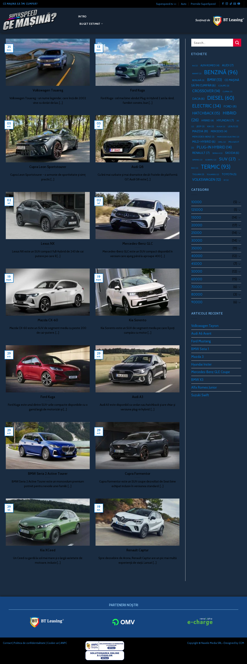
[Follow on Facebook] (223, 4)
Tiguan (198, 174)
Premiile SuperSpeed (203, 3)
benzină (221, 72)
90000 (196, 302)
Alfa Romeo (209, 65)
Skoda (232, 153)
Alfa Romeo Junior (204, 387)
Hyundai (225, 120)
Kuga (221, 126)
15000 (196, 217)
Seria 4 (217, 153)
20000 (196, 225)
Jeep (201, 126)
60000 (196, 279)
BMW (214, 80)
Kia (210, 126)
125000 (197, 210)
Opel (222, 142)
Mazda (200, 131)
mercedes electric (228, 137)
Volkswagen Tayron (204, 326)
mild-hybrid (203, 141)
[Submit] (237, 43)
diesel (220, 98)
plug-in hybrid (214, 147)
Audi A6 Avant (201, 333)
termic (216, 166)
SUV (227, 159)
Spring (197, 160)
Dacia (198, 99)
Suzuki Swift (200, 395)
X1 (226, 180)
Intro (82, 16)
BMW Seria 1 (200, 349)
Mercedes (219, 131)
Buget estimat (90, 23)
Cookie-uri (53, 642)
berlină (198, 80)
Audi (227, 65)
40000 (196, 256)
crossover (206, 91)
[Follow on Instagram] (227, 4)
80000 (196, 294)
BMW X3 (197, 380)
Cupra (227, 91)
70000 (196, 287)
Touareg (213, 174)
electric (206, 106)
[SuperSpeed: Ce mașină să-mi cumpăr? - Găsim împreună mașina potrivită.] (37, 20)
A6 (195, 65)
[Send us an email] (234, 4)
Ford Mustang (201, 341)
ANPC (64, 642)
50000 (196, 271)
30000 (196, 240)
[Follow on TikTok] (231, 4)
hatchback (206, 113)
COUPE (223, 85)
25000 (196, 233)
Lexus (233, 126)
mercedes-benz (203, 136)
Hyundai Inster (201, 364)
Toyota (229, 174)
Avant (196, 73)
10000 (196, 202)
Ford (230, 106)
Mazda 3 (197, 357)
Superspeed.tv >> (166, 3)
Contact (7, 642)
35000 (196, 248)
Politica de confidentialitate (29, 642)
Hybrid (207, 120)
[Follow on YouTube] (239, 4)
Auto (183, 3)
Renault (201, 153)
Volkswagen (206, 179)
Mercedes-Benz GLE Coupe (210, 372)
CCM (241, 642)
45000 (196, 264)
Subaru (210, 160)
